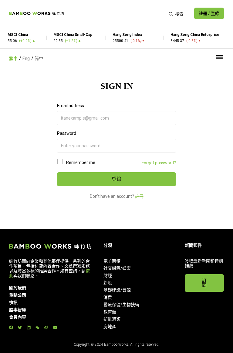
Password (66, 133)
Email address (70, 105)
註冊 (139, 196)
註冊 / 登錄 (209, 13)
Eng (26, 58)
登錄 (116, 179)
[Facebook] (11, 328)
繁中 (13, 58)
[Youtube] (55, 328)
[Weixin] (37, 328)
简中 (39, 58)
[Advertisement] (116, 13)
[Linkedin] (29, 328)
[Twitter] (20, 328)
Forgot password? (159, 162)
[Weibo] (46, 328)
